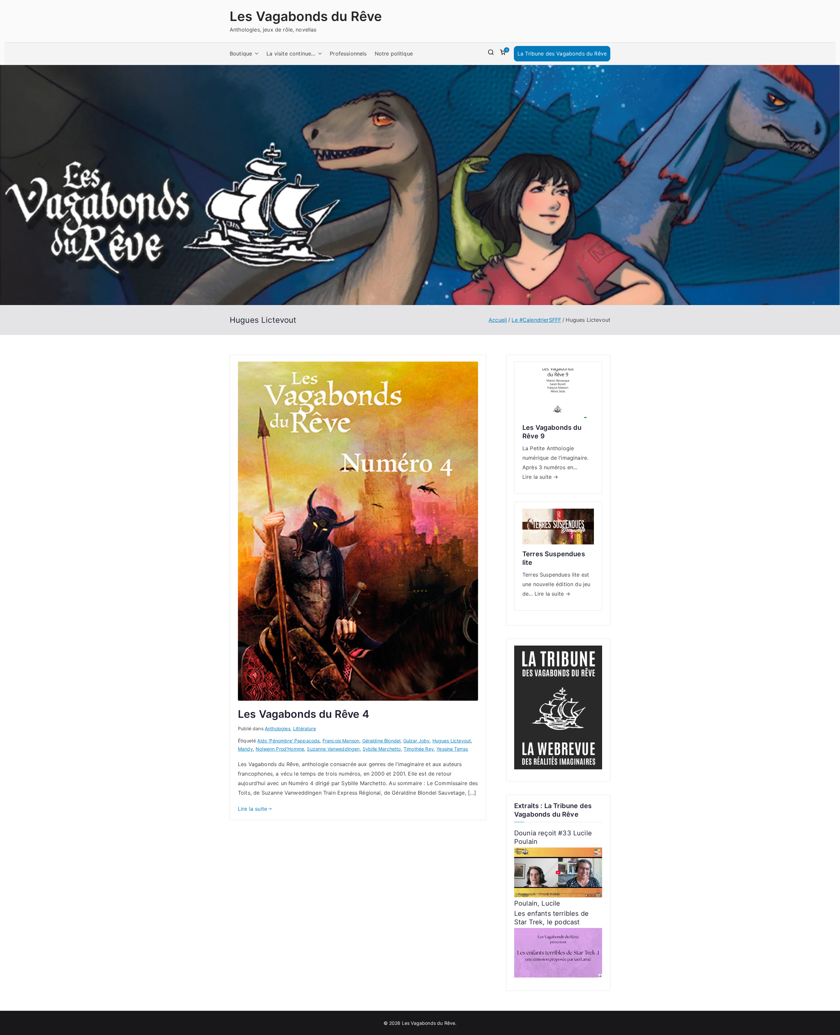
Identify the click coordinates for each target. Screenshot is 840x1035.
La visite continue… (290, 53)
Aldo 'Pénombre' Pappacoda (288, 740)
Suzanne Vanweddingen (333, 749)
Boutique (241, 53)
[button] (255, 53)
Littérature (304, 728)
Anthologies (277, 728)
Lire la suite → (540, 476)
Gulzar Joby (416, 740)
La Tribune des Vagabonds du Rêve (562, 53)
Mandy (245, 749)
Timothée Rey (419, 749)
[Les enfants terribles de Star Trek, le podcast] (558, 952)
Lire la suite (252, 808)
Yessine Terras (452, 749)
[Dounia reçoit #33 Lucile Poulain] (558, 872)
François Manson (341, 740)
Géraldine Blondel (381, 740)
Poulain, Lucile (537, 903)
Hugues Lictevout (451, 740)
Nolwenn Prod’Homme (280, 749)
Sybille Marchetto (382, 749)
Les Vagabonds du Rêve (306, 16)
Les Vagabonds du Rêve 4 (303, 714)
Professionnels (348, 53)
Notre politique (394, 53)
